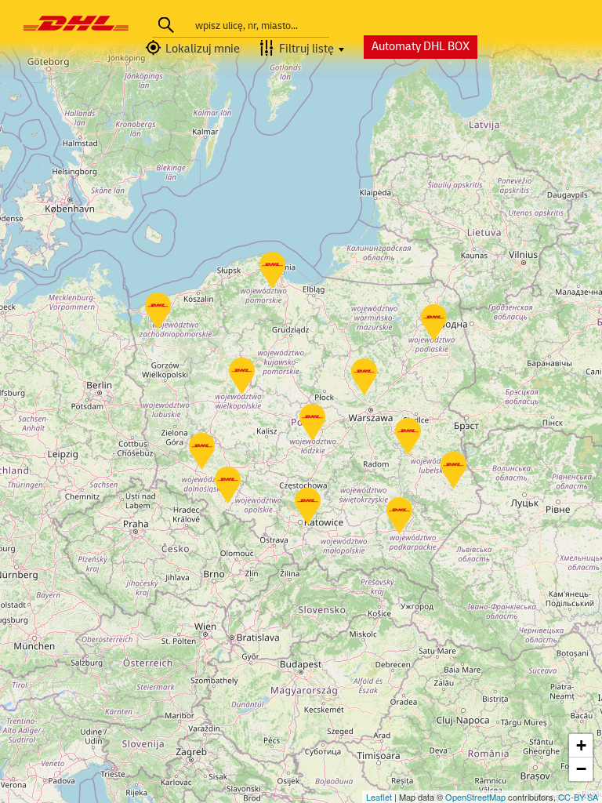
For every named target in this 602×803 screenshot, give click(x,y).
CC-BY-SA (578, 796)
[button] (197, 49)
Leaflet (379, 796)
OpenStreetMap (475, 796)
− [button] (581, 769)
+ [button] (581, 745)
